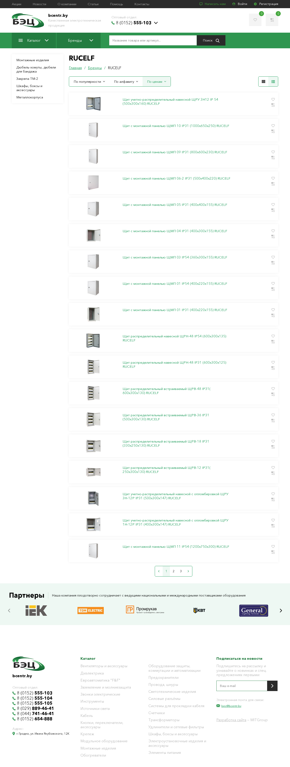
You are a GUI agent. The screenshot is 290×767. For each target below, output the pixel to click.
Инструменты (92, 701)
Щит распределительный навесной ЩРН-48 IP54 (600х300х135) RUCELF (174, 338)
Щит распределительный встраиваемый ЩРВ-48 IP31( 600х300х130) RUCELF (166, 391)
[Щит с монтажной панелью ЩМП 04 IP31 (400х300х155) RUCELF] (93, 235)
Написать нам (215, 4)
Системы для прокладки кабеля (176, 706)
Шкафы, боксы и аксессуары (29, 88)
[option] (36, 610)
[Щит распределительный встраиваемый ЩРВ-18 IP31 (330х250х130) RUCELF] (93, 445)
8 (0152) (133, 22)
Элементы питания (164, 752)
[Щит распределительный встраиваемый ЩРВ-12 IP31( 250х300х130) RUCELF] (93, 472)
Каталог (34, 40)
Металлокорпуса (29, 97)
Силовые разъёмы (164, 698)
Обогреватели (93, 755)
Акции (16, 4)
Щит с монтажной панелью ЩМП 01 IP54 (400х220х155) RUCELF (175, 284)
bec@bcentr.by (231, 706)
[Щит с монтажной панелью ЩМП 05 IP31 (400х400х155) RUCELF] (93, 209)
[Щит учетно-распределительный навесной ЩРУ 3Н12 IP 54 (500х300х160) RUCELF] (93, 104)
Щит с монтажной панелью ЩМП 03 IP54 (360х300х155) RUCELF (175, 257)
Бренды (75, 40)
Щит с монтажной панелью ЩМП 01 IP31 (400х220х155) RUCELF (175, 310)
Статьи (93, 4)
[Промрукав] (145, 606)
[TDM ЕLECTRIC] (90, 606)
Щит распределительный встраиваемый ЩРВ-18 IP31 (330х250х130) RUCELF (166, 443)
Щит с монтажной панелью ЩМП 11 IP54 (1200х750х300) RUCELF (176, 547)
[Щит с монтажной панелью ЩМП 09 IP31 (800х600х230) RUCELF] (93, 156)
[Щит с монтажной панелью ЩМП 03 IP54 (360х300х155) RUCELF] (93, 261)
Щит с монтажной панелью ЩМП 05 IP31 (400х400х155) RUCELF (175, 205)
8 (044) (35, 713)
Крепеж (87, 734)
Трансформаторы (163, 720)
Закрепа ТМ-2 (27, 78)
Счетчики (156, 713)
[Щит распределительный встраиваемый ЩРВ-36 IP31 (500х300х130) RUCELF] (93, 419)
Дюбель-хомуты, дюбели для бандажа (36, 69)
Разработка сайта (231, 720)
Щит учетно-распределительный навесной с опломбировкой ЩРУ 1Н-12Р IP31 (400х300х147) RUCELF (175, 522)
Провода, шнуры (163, 684)
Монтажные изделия (32, 60)
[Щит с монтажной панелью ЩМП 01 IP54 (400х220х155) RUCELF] (93, 288)
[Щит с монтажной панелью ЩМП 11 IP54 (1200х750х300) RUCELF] (93, 551)
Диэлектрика (92, 673)
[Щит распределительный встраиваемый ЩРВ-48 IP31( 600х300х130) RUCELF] (93, 393)
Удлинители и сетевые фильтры (176, 727)
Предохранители (163, 677)
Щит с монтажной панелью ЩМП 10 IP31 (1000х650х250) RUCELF (176, 126)
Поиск (208, 40)
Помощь (116, 4)
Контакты (141, 4)
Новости (39, 4)
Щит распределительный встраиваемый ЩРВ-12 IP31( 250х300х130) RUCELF (166, 470)
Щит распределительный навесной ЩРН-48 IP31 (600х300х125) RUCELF (174, 364)
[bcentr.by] (28, 20)
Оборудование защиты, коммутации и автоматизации (174, 668)
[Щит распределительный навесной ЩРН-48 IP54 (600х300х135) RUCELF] (93, 340)
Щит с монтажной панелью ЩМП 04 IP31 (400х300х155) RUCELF (175, 231)
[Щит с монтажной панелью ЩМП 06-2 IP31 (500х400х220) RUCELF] (93, 182)
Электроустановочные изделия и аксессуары (177, 743)
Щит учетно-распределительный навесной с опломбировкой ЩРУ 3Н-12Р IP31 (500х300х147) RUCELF (175, 496)
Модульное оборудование (104, 741)
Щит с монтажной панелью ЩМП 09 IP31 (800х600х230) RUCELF (175, 152)
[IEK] (36, 606)
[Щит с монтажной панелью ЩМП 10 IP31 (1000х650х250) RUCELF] (93, 130)
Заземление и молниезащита (105, 687)
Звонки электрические (100, 694)
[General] (253, 606)
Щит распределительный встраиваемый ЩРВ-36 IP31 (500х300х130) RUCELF (166, 417)
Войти (242, 4)
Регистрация (268, 4)
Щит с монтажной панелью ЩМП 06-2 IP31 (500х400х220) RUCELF (176, 178)
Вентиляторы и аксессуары (103, 666)
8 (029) (35, 708)
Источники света (95, 708)
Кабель (86, 715)
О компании (67, 4)
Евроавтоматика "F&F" (100, 680)
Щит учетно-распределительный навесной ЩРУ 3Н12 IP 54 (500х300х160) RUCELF (170, 101)
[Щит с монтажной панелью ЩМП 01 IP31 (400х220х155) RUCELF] (93, 314)
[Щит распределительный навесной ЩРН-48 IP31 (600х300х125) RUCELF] (93, 366)
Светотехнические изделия (172, 691)
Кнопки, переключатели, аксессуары (101, 725)
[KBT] (199, 606)
